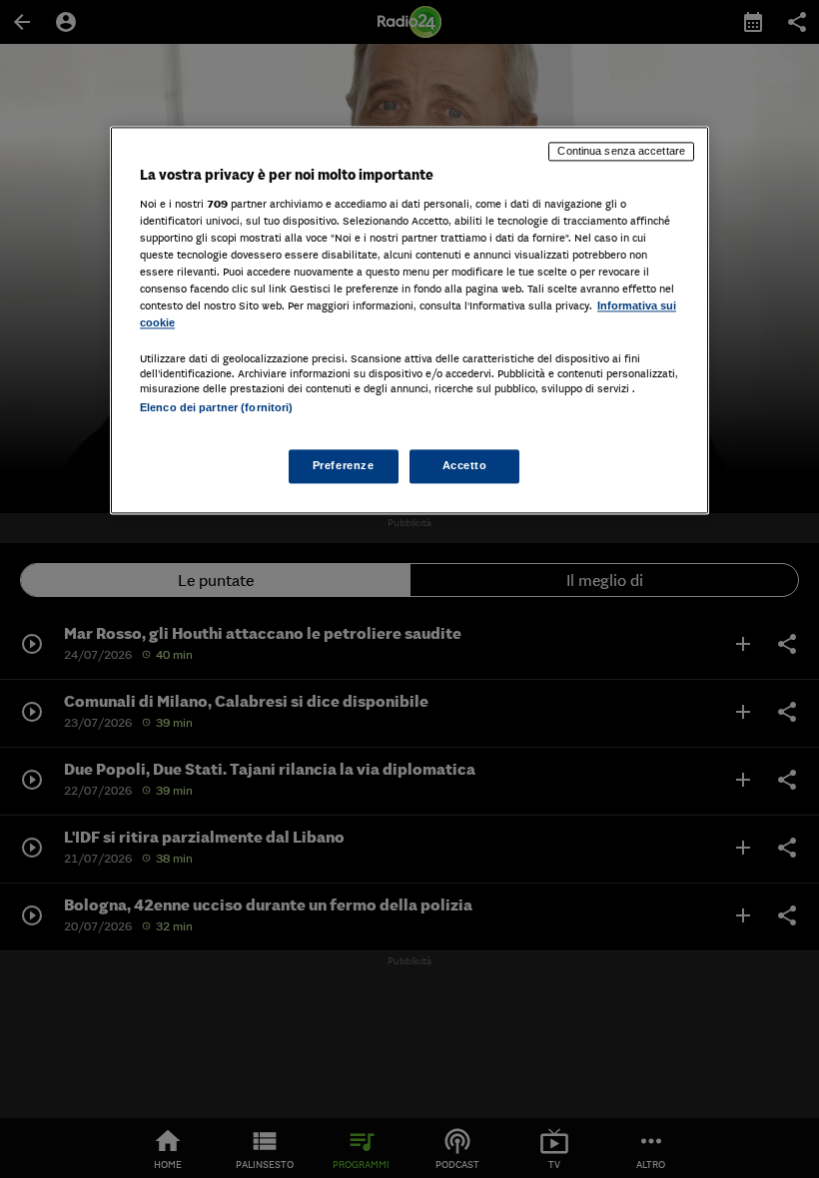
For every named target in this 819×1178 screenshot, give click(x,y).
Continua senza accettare (621, 151)
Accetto (464, 466)
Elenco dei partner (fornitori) (216, 407)
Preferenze (344, 466)
